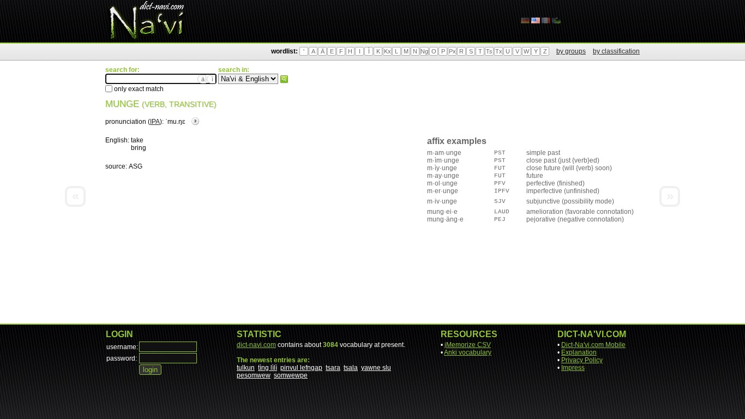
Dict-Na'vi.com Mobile (593, 345)
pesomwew (254, 375)
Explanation (579, 352)
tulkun (246, 368)
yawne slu (376, 368)
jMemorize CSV (467, 345)
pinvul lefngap (301, 368)
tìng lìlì (267, 368)
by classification (616, 51)
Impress (573, 368)
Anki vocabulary (467, 352)
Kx (387, 51)
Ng (424, 51)
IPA (155, 121)
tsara (333, 368)
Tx (498, 51)
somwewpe (291, 375)
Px (452, 51)
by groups (571, 51)
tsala (351, 368)
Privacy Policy (582, 360)
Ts (489, 51)
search (284, 79)
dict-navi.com (256, 345)
